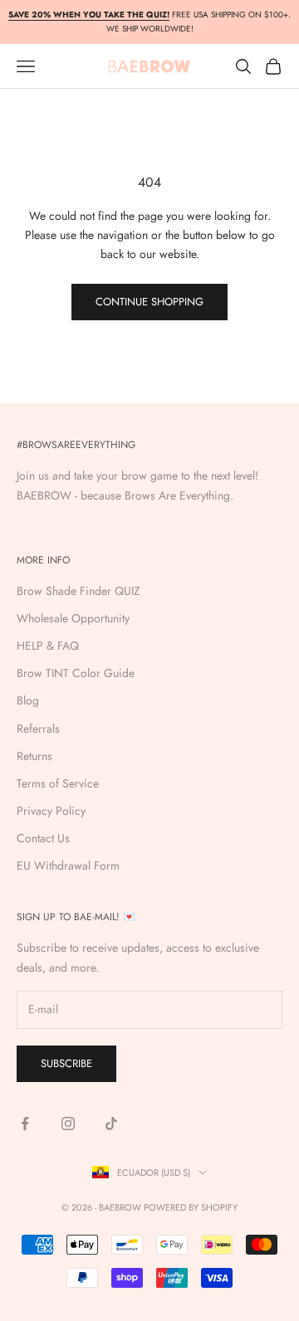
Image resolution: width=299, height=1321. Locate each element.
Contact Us (43, 838)
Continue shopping (149, 302)
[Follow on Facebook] (25, 1123)
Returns (34, 756)
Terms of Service (58, 783)
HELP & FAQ (48, 645)
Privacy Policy (51, 810)
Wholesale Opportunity (73, 618)
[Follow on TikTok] (111, 1123)
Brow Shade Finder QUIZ (78, 591)
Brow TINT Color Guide (76, 673)
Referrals (38, 728)
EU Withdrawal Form (68, 865)
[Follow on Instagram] (68, 1123)
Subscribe (66, 1063)
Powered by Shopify (191, 1207)
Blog (28, 700)
